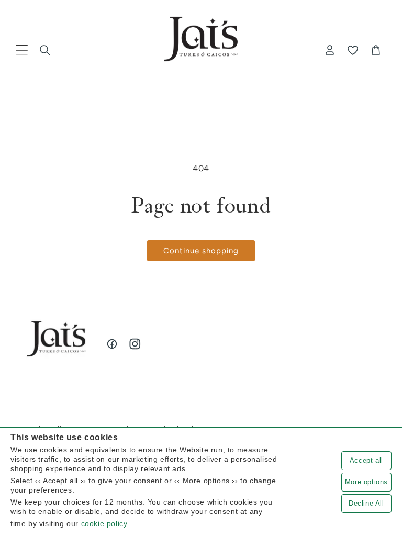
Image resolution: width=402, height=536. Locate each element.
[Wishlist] (352, 50)
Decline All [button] (366, 503)
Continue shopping (201, 250)
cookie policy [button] (104, 523)
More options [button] (366, 482)
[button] (22, 50)
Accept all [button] (366, 460)
